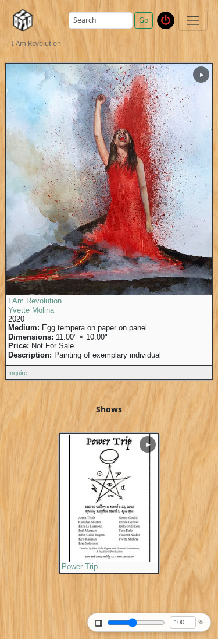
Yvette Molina (31, 310)
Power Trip (80, 567)
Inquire (17, 372)
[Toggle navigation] (192, 20)
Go (143, 20)
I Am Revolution (35, 301)
